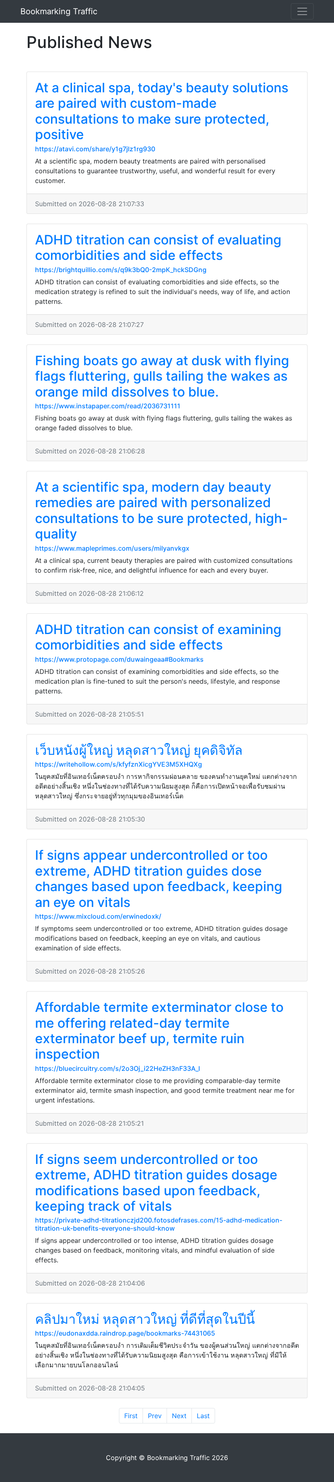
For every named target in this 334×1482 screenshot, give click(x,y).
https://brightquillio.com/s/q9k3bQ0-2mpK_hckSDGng (121, 270)
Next (179, 1416)
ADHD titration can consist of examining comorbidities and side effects (158, 637)
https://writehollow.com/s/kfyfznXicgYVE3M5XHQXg (118, 764)
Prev (155, 1416)
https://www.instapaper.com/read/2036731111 (107, 406)
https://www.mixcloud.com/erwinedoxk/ (98, 916)
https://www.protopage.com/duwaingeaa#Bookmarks (119, 659)
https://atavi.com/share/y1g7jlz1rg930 (95, 149)
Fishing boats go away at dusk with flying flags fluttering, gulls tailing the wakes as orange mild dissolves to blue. (162, 376)
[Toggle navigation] (302, 11)
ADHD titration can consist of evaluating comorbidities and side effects (158, 247)
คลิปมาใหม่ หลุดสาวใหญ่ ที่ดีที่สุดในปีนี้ (145, 1319)
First (131, 1416)
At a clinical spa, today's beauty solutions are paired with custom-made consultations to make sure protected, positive (161, 111)
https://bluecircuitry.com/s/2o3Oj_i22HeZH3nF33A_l (117, 1068)
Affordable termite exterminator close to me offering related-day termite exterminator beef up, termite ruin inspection (159, 1030)
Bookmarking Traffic (58, 11)
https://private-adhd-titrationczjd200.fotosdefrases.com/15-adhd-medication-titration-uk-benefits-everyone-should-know (158, 1224)
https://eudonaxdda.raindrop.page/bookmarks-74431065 (125, 1333)
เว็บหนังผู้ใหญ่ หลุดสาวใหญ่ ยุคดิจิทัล (139, 750)
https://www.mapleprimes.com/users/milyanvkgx (112, 548)
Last (203, 1416)
